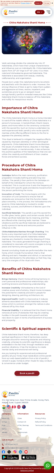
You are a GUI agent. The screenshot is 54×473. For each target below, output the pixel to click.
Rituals (4, 432)
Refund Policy (40, 422)
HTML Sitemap (23, 425)
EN (38, 12)
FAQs (19, 429)
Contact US (21, 422)
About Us (5, 418)
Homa (4, 429)
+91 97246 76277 (11, 444)
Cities (19, 418)
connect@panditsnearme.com (17, 448)
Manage (46, 3)
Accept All (38, 3)
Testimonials (22, 432)
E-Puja (4, 422)
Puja (3, 425)
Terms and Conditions (43, 425)
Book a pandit (27, 373)
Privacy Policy (25, 3)
